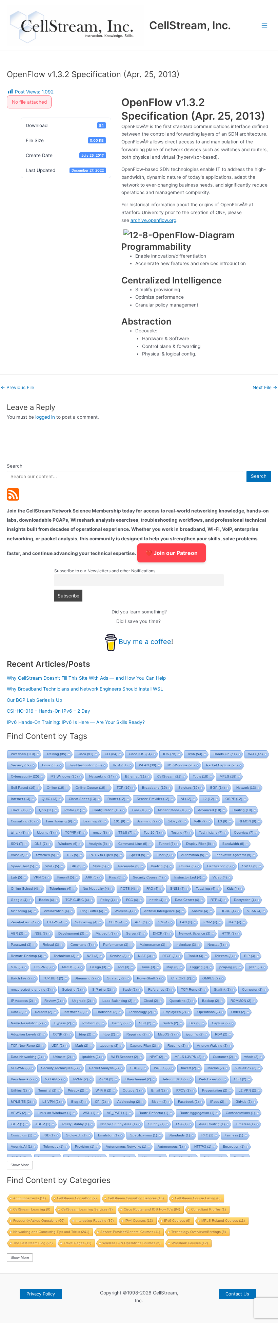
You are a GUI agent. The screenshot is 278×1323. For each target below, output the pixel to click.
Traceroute (128, 866)
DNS (41, 844)
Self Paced (23, 787)
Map (172, 967)
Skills (99, 866)
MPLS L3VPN (188, 1057)
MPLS (228, 776)
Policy (107, 900)
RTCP (169, 956)
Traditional (106, 1012)
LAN (186, 922)
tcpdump (109, 1045)
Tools (200, 776)
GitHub (244, 1101)
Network (246, 787)
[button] (41, 1294)
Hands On (225, 754)
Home (148, 967)
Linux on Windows (54, 1113)
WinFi (52, 866)
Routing (242, 810)
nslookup (186, 944)
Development (71, 933)
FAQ (152, 888)
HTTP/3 (202, 1146)
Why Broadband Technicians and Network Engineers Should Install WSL (85, 689)
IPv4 (120, 765)
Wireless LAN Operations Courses (131, 1243)
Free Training (59, 821)
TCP (124, 787)
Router (116, 799)
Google (19, 900)
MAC (235, 922)
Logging (199, 967)
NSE (41, 933)
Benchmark (22, 1079)
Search (14, 466)
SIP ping (101, 989)
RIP (249, 956)
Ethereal (245, 1124)
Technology (140, 1012)
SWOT (249, 866)
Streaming (85, 978)
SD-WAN (20, 1068)
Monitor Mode (172, 810)
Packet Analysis (104, 1068)
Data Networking (26, 1057)
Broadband (154, 787)
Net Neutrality (96, 888)
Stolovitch (76, 1135)
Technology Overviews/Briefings (198, 1232)
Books (46, 900)
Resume (176, 1045)
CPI (100, 1101)
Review (52, 1001)
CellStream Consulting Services (136, 1198)
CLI (111, 754)
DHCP (160, 933)
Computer (252, 989)
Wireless (124, 911)
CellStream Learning (31, 1209)
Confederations (240, 1113)
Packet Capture (222, 765)
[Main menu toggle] (265, 25)
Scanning (147, 821)
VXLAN (53, 1079)
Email (158, 1090)
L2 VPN (247, 1090)
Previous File (17, 387)
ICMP (210, 922)
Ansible (200, 911)
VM (163, 922)
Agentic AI (21, 1146)
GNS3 (177, 888)
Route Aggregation (197, 1113)
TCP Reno (191, 989)
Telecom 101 (174, 1079)
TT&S (125, 832)
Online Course (90, 787)
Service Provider (153, 799)
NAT (92, 956)
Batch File (21, 978)
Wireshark (23, 754)
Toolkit (195, 956)
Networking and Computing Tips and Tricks (51, 1232)
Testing (179, 832)
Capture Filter (143, 1045)
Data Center (187, 900)
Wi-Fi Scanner (124, 1057)
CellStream (169, 776)
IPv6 (195, 754)
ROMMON (241, 1001)
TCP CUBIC (77, 900)
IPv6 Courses (177, 1220)
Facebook (188, 1101)
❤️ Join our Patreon (171, 553)
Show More (20, 1165)
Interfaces (74, 1012)
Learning (92, 821)
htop (109, 1034)
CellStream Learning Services (87, 1209)
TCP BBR (53, 978)
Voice (17, 855)
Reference (159, 989)
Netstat (215, 944)
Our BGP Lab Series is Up (34, 700)
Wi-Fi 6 (103, 1090)
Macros (215, 1068)
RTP (216, 900)
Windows (67, 844)
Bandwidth (233, 844)
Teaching (205, 888)
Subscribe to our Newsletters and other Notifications (104, 570)
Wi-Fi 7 (162, 1068)
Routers (43, 1012)
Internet (20, 799)
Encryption (233, 1146)
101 (119, 821)
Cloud (151, 1001)
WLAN (147, 765)
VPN (40, 877)
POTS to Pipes (104, 855)
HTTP (229, 933)
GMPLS (211, 978)
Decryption (245, 900)
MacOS (70, 967)
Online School (24, 888)
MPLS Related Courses (223, 1220)
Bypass (62, 1023)
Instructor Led (187, 877)
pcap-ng (228, 967)
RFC (207, 1135)
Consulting (23, 821)
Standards (179, 1135)
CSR (240, 1079)
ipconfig (194, 1034)
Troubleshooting (85, 765)
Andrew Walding (212, 1045)
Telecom (224, 956)
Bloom (159, 1101)
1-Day (175, 821)
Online (55, 787)
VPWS (18, 1113)
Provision (84, 1146)
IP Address (22, 1001)
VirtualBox (245, 1068)
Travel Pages (77, 1243)
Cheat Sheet (82, 799)
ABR (17, 933)
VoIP (200, 821)
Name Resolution (27, 1023)
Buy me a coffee (145, 642)
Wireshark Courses (190, 1243)
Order (238, 1012)
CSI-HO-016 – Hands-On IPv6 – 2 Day (48, 711)
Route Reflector (153, 1113)
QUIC (49, 799)
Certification (219, 866)
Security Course (148, 877)
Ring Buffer (91, 911)
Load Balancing (117, 1001)
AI (186, 799)
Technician (64, 956)
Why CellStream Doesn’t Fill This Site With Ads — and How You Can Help (86, 678)
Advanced (209, 810)
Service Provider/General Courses (130, 1232)
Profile (72, 810)
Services (188, 787)
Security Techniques (59, 1068)
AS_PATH (117, 1113)
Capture (221, 1023)
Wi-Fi (255, 754)
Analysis (98, 844)
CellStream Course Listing (197, 1198)
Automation (192, 855)
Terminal (47, 1090)
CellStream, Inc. (190, 25)
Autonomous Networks (126, 1146)
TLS (72, 855)
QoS (46, 810)
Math (81, 1045)
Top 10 (152, 832)
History (119, 1023)
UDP (58, 1045)
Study (129, 989)
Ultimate (62, 1057)
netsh (156, 900)
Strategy (116, 978)
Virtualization (56, 911)
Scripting (71, 989)
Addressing (128, 1101)
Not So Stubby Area (118, 1124)
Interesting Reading (95, 1220)
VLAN (254, 911)
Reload (51, 944)
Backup (210, 1001)
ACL (141, 922)
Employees (174, 1012)
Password (21, 944)
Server (133, 933)
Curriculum (21, 1135)
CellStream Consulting (77, 1198)
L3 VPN (51, 1101)
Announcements (29, 1198)
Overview (243, 832)
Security (21, 765)
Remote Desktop (26, 956)
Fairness (234, 1135)
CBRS (116, 922)
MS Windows (181, 765)
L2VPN (42, 967)
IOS (169, 754)
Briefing (159, 866)
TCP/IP (73, 832)
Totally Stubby (75, 1124)
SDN (17, 844)
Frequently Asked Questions (38, 1220)
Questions (180, 1001)
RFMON (247, 821)
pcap (255, 967)
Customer (223, 1057)
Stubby (156, 1124)
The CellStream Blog (33, 1243)
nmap (100, 832)
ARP (91, 877)
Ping (115, 877)
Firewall (65, 877)
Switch (170, 1023)
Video (220, 877)
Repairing (136, 1034)
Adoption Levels (26, 1034)
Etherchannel (138, 1079)
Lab (16, 877)
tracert (188, 1068)
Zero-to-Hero (23, 922)
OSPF (233, 799)
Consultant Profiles (208, 1209)
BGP (217, 787)
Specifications (143, 1135)
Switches (45, 855)
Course (187, 866)
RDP (221, 1034)
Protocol (91, 1023)
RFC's (183, 1090)
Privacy (76, 1090)
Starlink (222, 989)
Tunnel (167, 844)
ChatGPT (181, 978)
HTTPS (55, 922)
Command (81, 944)
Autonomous (170, 1146)
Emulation (108, 1135)
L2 (208, 799)
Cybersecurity (25, 776)
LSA (181, 1124)
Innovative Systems (233, 855)
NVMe (80, 1079)
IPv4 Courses (139, 1220)
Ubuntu (45, 832)
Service (118, 956)
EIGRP (228, 911)
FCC (132, 900)
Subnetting (86, 922)
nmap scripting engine (31, 989)
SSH (145, 1023)
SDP (136, 1068)
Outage (131, 1090)
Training (56, 754)
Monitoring (21, 911)
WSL (89, 1113)
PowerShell (148, 978)
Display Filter (198, 844)
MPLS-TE (21, 1101)
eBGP (43, 1124)
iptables (91, 1057)
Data (17, 1012)
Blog (77, 1101)
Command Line (132, 844)
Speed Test (22, 866)
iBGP (17, 1124)
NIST (144, 956)
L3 (222, 821)
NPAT (156, 1057)
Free (139, 810)
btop (85, 1034)
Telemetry (53, 1146)
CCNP (60, 1034)
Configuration (107, 810)
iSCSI (106, 1079)
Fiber (163, 855)
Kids (233, 888)
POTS (127, 888)
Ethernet (135, 776)
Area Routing (212, 1124)
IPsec (217, 1101)
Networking (101, 776)
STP (17, 967)
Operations (208, 1012)
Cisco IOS (140, 754)
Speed (137, 855)
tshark (18, 832)
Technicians (210, 832)
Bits (195, 1023)
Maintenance (152, 944)
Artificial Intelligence (162, 911)
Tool (123, 967)
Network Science (194, 933)
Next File (265, 387)
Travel (19, 810)
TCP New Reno (25, 1045)
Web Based (210, 1079)
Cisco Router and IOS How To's (152, 1209)
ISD (49, 1135)
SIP (76, 866)
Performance (115, 944)
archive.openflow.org (153, 220)
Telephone (60, 888)
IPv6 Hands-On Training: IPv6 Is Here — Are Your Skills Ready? (76, 722)
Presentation (214, 1090)
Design (98, 967)
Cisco (85, 754)
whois (251, 1057)
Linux (50, 765)
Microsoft (105, 933)
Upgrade (81, 1001)
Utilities (19, 1090)
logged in (45, 417)
